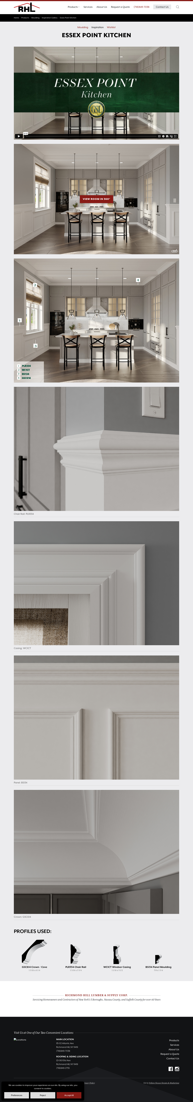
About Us (174, 1049)
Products (174, 1040)
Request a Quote (170, 1054)
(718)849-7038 (141, 7)
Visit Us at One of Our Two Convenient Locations (43, 1033)
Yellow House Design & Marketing (164, 1083)
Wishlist (111, 27)
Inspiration (98, 27)
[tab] (74, 8)
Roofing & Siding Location (72, 1057)
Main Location (65, 1039)
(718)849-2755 (63, 1068)
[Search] (177, 6)
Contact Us (172, 1058)
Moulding (82, 27)
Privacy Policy (89, 1083)
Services (174, 1044)
